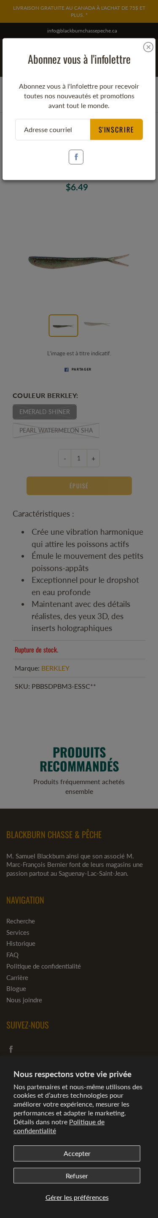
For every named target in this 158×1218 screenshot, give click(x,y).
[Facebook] (76, 156)
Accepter (77, 1153)
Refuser (77, 1176)
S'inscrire (117, 129)
